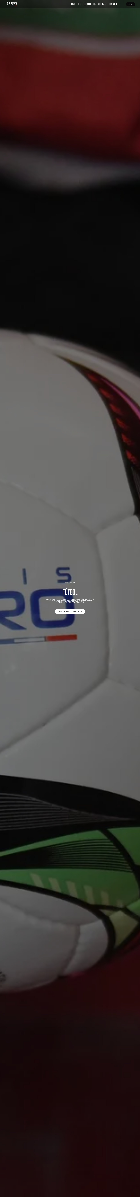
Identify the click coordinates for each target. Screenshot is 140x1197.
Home (73, 4)
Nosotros (102, 4)
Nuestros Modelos (86, 4)
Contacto (113, 4)
